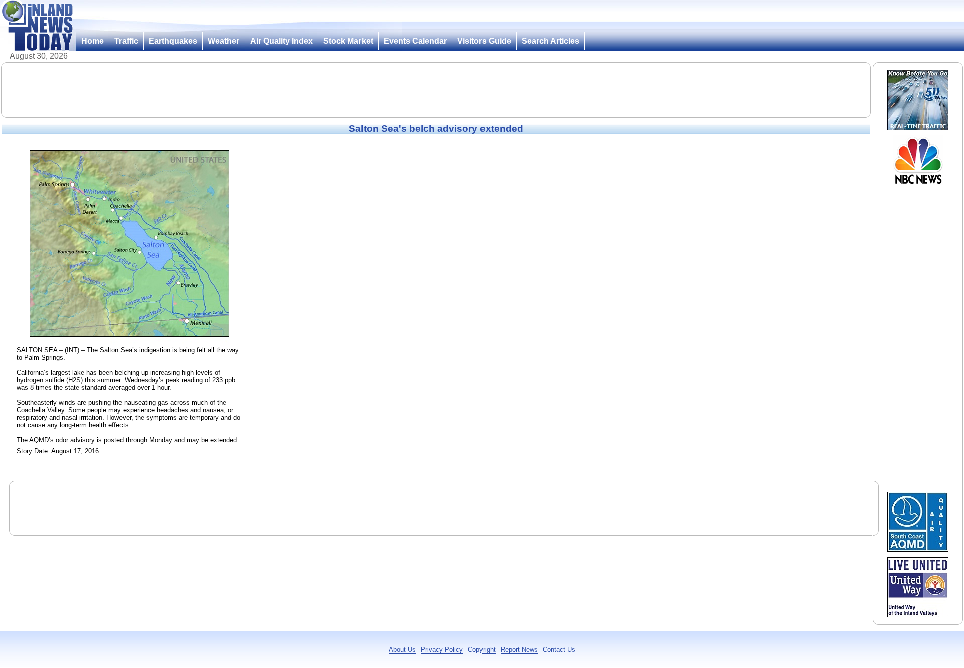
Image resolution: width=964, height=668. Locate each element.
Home (92, 41)
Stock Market (348, 41)
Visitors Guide (484, 41)
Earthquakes (173, 41)
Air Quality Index (281, 41)
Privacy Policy (442, 649)
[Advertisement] (436, 90)
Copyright (482, 649)
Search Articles (550, 41)
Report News (519, 649)
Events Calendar (415, 41)
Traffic (126, 41)
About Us (402, 649)
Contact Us (559, 649)
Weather (223, 41)
